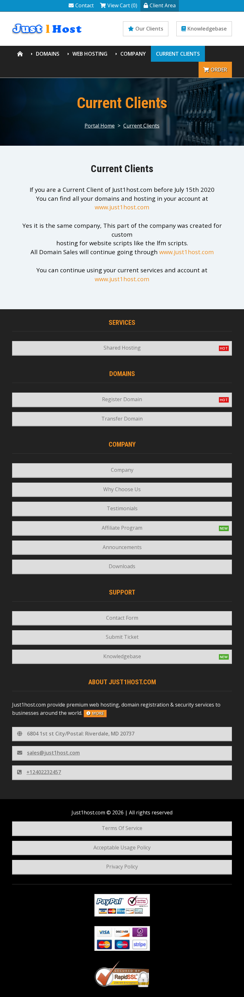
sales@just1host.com (53, 752)
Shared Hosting (122, 347)
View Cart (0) (122, 5)
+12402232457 (43, 772)
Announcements (122, 547)
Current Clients (178, 53)
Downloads (122, 566)
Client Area (163, 5)
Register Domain (122, 399)
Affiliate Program (122, 527)
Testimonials (122, 508)
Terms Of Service (122, 828)
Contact (84, 5)
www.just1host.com (122, 207)
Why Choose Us (122, 489)
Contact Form (122, 617)
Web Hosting (89, 53)
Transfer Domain (122, 418)
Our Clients (149, 28)
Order (219, 69)
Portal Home (100, 125)
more (98, 713)
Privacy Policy (122, 866)
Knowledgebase (207, 28)
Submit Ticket (122, 636)
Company (133, 53)
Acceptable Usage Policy (122, 847)
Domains (47, 53)
